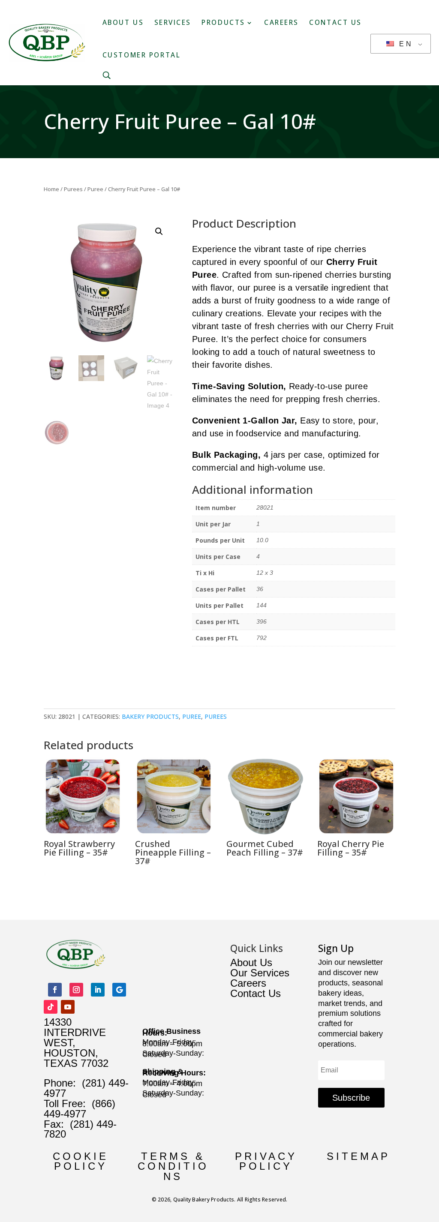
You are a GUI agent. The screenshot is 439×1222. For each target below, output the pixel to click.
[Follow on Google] (119, 990)
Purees (73, 189)
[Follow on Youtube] (68, 1007)
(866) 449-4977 (79, 1109)
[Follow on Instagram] (76, 990)
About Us (123, 22)
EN (404, 44)
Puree (95, 189)
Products (223, 22)
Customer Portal (141, 55)
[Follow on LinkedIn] (98, 990)
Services (172, 22)
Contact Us (335, 22)
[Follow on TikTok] (50, 1007)
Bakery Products (150, 716)
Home (51, 189)
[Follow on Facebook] (55, 990)
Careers (281, 22)
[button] (159, 231)
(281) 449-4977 (86, 1088)
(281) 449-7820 (80, 1129)
